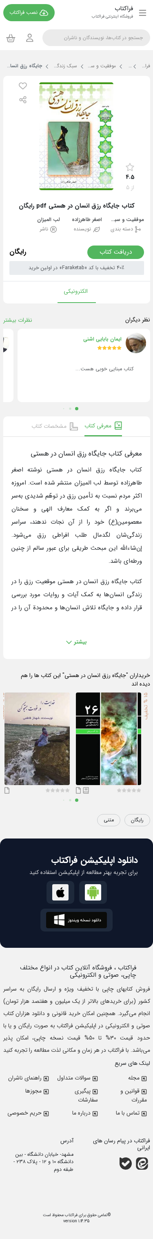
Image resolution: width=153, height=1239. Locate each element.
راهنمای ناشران (25, 1077)
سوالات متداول (74, 1077)
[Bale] (126, 1163)
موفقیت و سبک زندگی (125, 220)
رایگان (137, 820)
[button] (23, 86)
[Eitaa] (142, 1163)
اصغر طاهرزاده (87, 220)
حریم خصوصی (24, 1112)
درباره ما (81, 1112)
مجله (134, 1077)
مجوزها (33, 1090)
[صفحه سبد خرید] (10, 38)
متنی (109, 820)
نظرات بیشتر (17, 320)
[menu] (142, 12)
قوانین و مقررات (133, 1095)
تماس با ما (128, 1112)
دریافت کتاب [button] (116, 252)
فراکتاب (71, 1215)
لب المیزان (48, 220)
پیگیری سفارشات (86, 1095)
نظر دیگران (137, 320)
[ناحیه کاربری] (29, 37)
